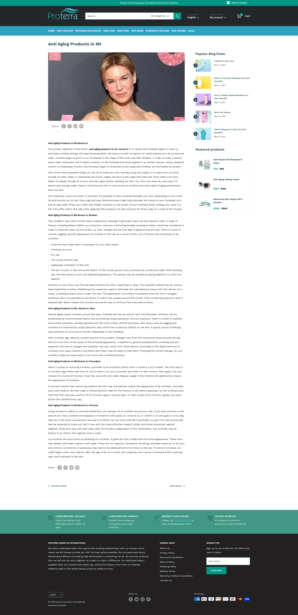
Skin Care (123, 31)
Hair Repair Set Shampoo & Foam (227, 161)
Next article (176, 486)
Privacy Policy (167, 553)
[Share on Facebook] (63, 126)
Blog (191, 31)
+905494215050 (182, 520)
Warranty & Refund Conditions (176, 576)
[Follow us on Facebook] (131, 599)
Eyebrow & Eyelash (157, 31)
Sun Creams (179, 31)
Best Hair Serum (222, 112)
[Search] (177, 16)
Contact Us (166, 580)
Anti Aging (137, 31)
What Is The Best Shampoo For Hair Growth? (232, 79)
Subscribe (216, 570)
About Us (165, 548)
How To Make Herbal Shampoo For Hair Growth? (231, 96)
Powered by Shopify (57, 605)
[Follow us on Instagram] (142, 599)
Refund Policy (167, 562)
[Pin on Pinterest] (69, 126)
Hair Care (109, 31)
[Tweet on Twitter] (75, 126)
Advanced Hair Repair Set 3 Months (228, 201)
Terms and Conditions (171, 557)
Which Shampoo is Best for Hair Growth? (230, 131)
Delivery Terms (167, 571)
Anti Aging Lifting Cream (226, 179)
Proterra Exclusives (88, 31)
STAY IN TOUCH (239, 3)
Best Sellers (65, 31)
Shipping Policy (168, 566)
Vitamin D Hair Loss (224, 61)
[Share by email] (81, 126)
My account (217, 17)
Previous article (59, 486)
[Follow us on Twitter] (136, 599)
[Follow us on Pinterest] (148, 599)
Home (51, 31)
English (53, 595)
